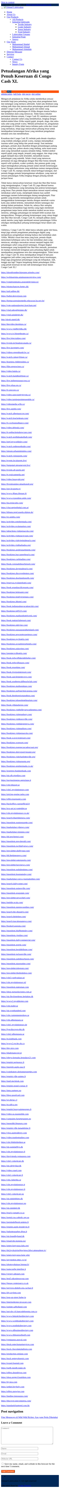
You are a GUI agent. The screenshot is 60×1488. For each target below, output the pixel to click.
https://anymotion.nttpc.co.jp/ (14, 1260)
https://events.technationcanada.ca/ (16, 343)
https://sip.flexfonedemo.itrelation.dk (17, 996)
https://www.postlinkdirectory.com (16, 1325)
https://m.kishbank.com (11, 1039)
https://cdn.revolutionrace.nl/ (13, 982)
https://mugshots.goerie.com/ (13, 945)
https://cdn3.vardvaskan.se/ (13, 978)
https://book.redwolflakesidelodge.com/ (18, 658)
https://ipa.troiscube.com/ (12, 503)
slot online (36, 94)
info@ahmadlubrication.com (38, 5)
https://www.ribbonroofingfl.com (15, 1335)
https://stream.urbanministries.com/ (16, 451)
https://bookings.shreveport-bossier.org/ (18, 752)
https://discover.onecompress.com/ (16, 1401)
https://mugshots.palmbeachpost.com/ (17, 959)
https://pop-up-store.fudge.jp (13, 1297)
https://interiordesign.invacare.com (16, 1302)
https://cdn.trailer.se (9, 1006)
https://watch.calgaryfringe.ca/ (14, 357)
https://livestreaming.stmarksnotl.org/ (17, 484)
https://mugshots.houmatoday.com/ (16, 874)
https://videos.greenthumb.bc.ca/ (15, 352)
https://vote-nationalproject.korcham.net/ (18, 305)
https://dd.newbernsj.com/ (12, 836)
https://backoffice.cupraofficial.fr (15, 804)
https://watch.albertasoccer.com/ (15, 413)
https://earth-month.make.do (13, 1368)
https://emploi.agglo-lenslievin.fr (15, 1227)
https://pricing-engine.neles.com (15, 794)
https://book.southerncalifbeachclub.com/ (19, 681)
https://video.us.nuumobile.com (15, 1114)
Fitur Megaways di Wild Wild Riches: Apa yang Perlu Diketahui (29, 1417)
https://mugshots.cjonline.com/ (14, 935)
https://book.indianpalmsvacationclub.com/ (20, 606)
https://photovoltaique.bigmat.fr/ (15, 1264)
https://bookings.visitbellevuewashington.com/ (21, 710)
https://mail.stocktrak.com (12, 1081)
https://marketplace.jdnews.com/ (15, 827)
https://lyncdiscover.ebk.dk (13, 1029)
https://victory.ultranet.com (12, 1274)
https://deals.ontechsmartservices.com (17, 1344)
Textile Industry (25, 24)
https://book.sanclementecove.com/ (16, 677)
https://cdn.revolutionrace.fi (13, 1151)
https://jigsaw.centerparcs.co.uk (14, 1283)
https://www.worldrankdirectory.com (17, 1321)
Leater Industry (24, 27)
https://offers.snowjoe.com (12, 1391)
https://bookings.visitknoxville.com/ (16, 719)
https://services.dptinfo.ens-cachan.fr (17, 1288)
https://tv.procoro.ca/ (10, 390)
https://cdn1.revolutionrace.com (15, 789)
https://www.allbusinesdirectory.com (17, 1330)
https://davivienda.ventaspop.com (15, 1156)
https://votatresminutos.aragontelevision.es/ (20, 282)
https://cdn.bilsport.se (10, 785)
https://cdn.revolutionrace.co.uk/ (15, 813)
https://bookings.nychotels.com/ (15, 639)
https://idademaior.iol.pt (11, 1053)
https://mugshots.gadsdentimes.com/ (17, 869)
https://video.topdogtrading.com (15, 1137)
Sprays (15, 39)
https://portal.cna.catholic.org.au (15, 1217)
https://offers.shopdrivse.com (13, 1372)
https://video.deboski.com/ (12, 427)
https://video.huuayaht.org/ (13, 479)
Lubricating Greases (21, 34)
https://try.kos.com (9, 1382)
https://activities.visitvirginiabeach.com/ (18, 540)
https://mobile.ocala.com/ (12, 902)
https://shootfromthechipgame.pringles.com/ (20, 272)
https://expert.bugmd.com (12, 1363)
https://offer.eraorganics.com (13, 799)
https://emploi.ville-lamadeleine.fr (15, 1128)
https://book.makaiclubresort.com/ (16, 620)
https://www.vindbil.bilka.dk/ (14, 329)
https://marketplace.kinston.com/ (15, 832)
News (14, 62)
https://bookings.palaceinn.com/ (15, 648)
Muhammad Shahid (21, 44)
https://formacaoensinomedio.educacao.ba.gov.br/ (23, 301)
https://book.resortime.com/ (13, 667)
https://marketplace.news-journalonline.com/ (20, 879)
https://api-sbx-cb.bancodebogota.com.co (19, 1311)
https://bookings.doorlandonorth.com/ (17, 578)
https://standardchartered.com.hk (15, 1405)
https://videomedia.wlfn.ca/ (13, 404)
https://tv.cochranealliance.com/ (15, 423)
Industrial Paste (19, 37)
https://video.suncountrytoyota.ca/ (16, 395)
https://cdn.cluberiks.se (11, 1180)
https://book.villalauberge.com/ (14, 705)
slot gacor (26, 94)
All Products (17, 19)
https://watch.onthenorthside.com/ (16, 446)
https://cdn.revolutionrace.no (13, 1203)
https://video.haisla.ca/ (11, 371)
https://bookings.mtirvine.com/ (14, 625)
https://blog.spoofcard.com (12, 1095)
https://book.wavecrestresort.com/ (16, 738)
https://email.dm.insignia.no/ (13, 1241)
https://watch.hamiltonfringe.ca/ (15, 376)
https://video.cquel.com (11, 1170)
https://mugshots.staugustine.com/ (16, 963)
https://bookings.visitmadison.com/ (16, 728)
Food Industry (24, 32)
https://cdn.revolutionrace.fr (13, 1189)
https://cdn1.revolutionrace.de (14, 1025)
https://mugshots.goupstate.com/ (15, 893)
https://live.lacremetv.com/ (12, 348)
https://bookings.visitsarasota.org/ (15, 761)
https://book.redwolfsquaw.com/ (15, 663)
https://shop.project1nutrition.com (16, 1377)
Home (9, 12)
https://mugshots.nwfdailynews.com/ (17, 846)
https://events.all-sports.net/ (13, 470)
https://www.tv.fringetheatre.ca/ (15, 333)
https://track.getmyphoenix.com (15, 1358)
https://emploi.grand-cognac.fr (14, 1086)
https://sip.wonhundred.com (13, 1010)
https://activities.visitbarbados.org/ (16, 545)
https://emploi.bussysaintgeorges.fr (16, 1109)
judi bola (17, 94)
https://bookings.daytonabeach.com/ (17, 568)
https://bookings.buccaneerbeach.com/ (18, 554)
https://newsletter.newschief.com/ (15, 898)
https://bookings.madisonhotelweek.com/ (19, 616)
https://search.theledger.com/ (13, 916)
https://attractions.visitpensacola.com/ (17, 531)
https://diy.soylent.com (11, 1293)
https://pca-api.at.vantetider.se (14, 808)
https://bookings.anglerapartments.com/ (18, 550)
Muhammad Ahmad (21, 47)
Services (10, 54)
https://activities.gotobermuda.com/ (16, 521)
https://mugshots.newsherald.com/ (16, 841)
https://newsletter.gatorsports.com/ (16, 860)
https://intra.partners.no (11, 1090)
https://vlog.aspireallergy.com (14, 1133)
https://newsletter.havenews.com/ (15, 865)
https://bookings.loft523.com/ (14, 611)
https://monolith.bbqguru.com (14, 1123)
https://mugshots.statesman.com (15, 987)
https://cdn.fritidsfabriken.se (13, 1142)
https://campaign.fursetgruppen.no (16, 1119)
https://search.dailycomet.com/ (14, 883)
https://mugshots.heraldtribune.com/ (16, 949)
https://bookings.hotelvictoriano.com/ (17, 597)
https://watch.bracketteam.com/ (14, 418)
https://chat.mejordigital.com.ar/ (15, 507)
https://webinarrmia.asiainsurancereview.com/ (21, 277)
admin (4, 94)
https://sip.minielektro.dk (12, 1198)
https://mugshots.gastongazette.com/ (17, 822)
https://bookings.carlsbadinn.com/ (16, 559)
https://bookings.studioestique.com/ (16, 686)
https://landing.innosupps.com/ (14, 1396)
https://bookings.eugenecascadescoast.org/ (19, 747)
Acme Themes (24, 1485)
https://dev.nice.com (10, 1048)
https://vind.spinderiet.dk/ (12, 315)
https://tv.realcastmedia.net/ (13, 474)
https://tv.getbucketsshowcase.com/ (16, 432)
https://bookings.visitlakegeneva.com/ (17, 724)
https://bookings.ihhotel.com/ (14, 601)
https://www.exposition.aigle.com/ (16, 498)
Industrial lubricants (21, 22)
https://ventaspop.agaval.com (14, 1340)
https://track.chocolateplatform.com (16, 1349)
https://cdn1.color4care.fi (12, 1175)
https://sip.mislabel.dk (10, 1208)
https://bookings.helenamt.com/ (14, 592)
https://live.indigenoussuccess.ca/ (15, 380)
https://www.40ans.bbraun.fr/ (14, 493)
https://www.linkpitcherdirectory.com (17, 1316)
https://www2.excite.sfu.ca (13, 1043)
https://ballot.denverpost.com (13, 296)
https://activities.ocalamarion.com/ (16, 526)
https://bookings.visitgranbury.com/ (16, 714)
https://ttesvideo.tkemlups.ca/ (13, 324)
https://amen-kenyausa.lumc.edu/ (15, 1255)
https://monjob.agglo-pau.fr (13, 1067)
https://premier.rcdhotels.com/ (14, 653)
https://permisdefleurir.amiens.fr (15, 1222)
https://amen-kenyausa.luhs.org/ (15, 1245)
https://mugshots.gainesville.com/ (15, 888)
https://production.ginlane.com (14, 1354)
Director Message (14, 52)
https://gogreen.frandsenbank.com (16, 771)
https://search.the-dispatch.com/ (15, 912)
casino (9, 94)
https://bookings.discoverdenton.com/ (17, 573)
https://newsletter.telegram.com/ (15, 968)
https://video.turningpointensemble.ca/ (17, 399)
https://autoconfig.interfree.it (13, 1269)
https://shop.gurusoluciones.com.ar (16, 992)
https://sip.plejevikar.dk (11, 1166)
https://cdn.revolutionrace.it (13, 1184)
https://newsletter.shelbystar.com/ (15, 851)
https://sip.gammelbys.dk (12, 1147)
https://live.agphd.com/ (11, 409)
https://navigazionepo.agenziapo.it (16, 780)
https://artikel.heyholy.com (12, 1387)
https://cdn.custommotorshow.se (15, 1015)
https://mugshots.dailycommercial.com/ (18, 940)
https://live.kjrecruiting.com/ (13, 338)
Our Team (11, 42)
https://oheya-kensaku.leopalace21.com (18, 1057)
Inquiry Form (18, 64)
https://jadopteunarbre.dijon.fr (14, 1231)
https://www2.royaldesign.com (14, 1001)
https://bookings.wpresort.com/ (14, 742)
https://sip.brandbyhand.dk (12, 1236)
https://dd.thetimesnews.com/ (14, 855)
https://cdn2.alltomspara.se (12, 1034)
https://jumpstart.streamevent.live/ (15, 465)
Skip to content (7, 2)
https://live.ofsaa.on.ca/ (11, 385)
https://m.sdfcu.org (9, 1104)
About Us (11, 14)
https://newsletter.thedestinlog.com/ (16, 973)
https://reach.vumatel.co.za (12, 1213)
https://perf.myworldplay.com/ (14, 442)
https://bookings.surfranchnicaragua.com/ (19, 691)
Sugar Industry (24, 29)
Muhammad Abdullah (22, 49)
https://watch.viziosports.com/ (14, 456)
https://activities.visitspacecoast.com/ (17, 536)
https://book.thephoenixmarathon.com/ (18, 695)
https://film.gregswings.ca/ (12, 366)
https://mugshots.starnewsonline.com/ (17, 907)
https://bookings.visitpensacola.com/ (17, 733)
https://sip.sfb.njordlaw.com (13, 775)
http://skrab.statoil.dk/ (10, 319)
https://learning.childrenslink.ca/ (15, 362)
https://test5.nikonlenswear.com (15, 1278)
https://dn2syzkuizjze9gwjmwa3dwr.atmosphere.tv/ (23, 1250)
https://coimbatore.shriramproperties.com (19, 1072)
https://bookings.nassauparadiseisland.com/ (20, 630)
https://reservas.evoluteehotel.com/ (16, 583)
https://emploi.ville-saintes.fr (13, 1076)
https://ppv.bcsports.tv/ (11, 489)
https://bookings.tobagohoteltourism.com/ (19, 700)
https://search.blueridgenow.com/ (15, 818)
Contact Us (17, 59)
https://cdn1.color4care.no (12, 1194)
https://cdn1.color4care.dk (12, 1161)
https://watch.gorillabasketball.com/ (16, 437)
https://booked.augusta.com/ (13, 926)
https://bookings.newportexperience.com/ (19, 634)
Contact (10, 57)
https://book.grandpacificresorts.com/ (17, 587)
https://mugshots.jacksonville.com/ (16, 954)
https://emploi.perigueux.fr (12, 1062)
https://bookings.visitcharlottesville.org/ (18, 757)
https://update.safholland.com (14, 1307)
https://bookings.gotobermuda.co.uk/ (17, 766)
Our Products (12, 17)
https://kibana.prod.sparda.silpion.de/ (17, 512)
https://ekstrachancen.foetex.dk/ (15, 286)
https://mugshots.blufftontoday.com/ (17, 930)
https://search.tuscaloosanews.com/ (16, 921)
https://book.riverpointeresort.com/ (16, 672)
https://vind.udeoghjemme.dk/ (14, 310)
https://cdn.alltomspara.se (12, 1020)
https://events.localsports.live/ (14, 460)
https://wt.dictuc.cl (9, 1100)
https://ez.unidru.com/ (10, 517)
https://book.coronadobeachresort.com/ (18, 564)
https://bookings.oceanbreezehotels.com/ (19, 644)
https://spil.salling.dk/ (10, 291)
